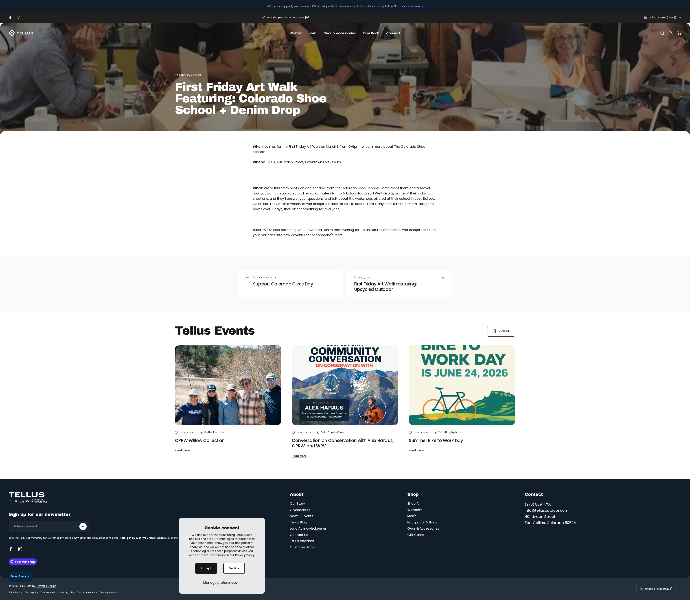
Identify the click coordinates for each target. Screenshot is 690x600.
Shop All (413, 504)
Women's (414, 510)
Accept (206, 568)
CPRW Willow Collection (200, 440)
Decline (234, 568)
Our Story (297, 504)
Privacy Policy (245, 555)
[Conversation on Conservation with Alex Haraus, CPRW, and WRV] (345, 385)
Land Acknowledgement (309, 529)
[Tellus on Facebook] (11, 549)
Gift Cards (415, 535)
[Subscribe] (83, 526)
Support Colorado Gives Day (283, 284)
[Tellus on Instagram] (20, 549)
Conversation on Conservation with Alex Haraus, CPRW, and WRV (342, 443)
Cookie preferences (109, 592)
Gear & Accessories (423, 529)
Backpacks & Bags (422, 522)
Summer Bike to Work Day (436, 440)
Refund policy (15, 592)
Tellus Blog (298, 522)
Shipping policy (67, 592)
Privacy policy (31, 592)
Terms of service (48, 592)
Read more (182, 450)
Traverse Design (46, 586)
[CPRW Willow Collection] (228, 385)
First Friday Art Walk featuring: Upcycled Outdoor (385, 286)
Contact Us (299, 535)
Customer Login (302, 547)
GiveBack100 (300, 510)
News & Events (301, 516)
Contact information (87, 592)
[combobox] (662, 18)
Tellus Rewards (302, 541)
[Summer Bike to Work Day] (462, 385)
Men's (411, 516)
